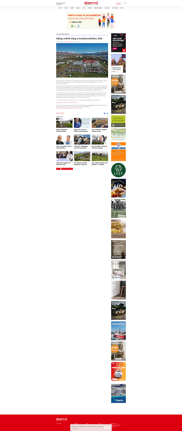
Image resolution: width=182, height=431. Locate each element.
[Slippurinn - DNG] (118, 393)
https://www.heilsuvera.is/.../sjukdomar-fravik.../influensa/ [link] (69, 108)
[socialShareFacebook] (104, 113)
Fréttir (58, 168)
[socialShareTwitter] (107, 113)
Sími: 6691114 (58, 423)
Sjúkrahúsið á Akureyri (67, 168)
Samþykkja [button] (107, 427)
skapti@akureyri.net (68, 41)
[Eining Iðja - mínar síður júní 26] (118, 151)
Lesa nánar (75, 428)
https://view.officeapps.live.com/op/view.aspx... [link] (67, 102)
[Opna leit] (125, 3)
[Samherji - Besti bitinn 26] (118, 229)
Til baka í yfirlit (60, 113)
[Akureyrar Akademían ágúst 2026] (91, 20)
